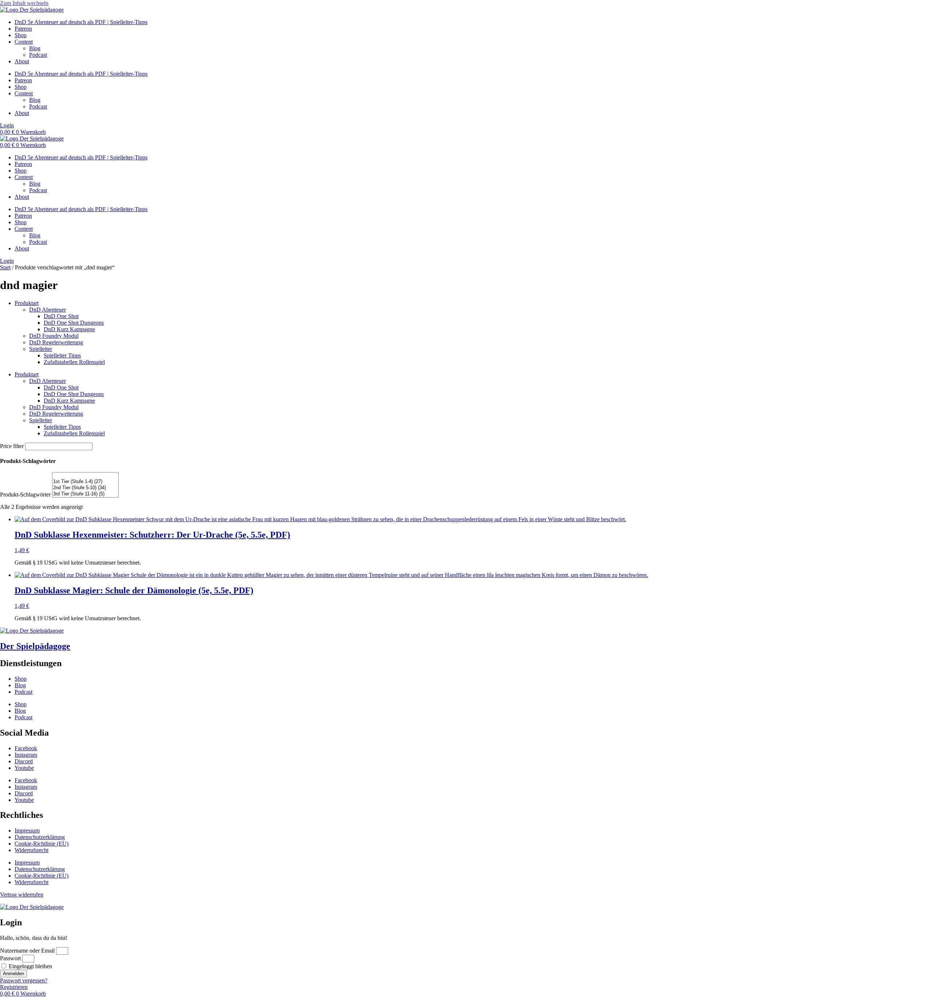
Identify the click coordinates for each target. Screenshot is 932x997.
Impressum (27, 830)
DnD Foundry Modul (54, 336)
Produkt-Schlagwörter (25, 494)
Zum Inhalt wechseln (24, 3)
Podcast (38, 55)
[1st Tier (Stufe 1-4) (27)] (85, 482)
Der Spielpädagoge (35, 646)
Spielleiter (40, 349)
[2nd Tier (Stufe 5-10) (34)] (85, 488)
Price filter (12, 446)
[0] (85, 475)
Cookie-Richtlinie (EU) (41, 843)
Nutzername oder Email (27, 950)
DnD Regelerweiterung (56, 342)
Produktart (27, 303)
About (22, 61)
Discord (24, 761)
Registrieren (14, 987)
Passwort (10, 958)
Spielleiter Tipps (62, 355)
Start (5, 267)
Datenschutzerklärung (40, 837)
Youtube (24, 768)
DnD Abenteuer (47, 309)
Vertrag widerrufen (21, 894)
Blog (34, 48)
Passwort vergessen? (23, 980)
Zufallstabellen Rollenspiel (74, 362)
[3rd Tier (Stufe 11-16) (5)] (85, 494)
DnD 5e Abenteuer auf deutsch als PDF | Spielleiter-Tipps (81, 22)
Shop (21, 35)
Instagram (26, 755)
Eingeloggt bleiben (29, 966)
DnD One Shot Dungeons (74, 323)
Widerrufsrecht (31, 850)
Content (24, 42)
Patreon (23, 28)
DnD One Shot (61, 316)
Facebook (26, 748)
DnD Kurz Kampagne (69, 329)
